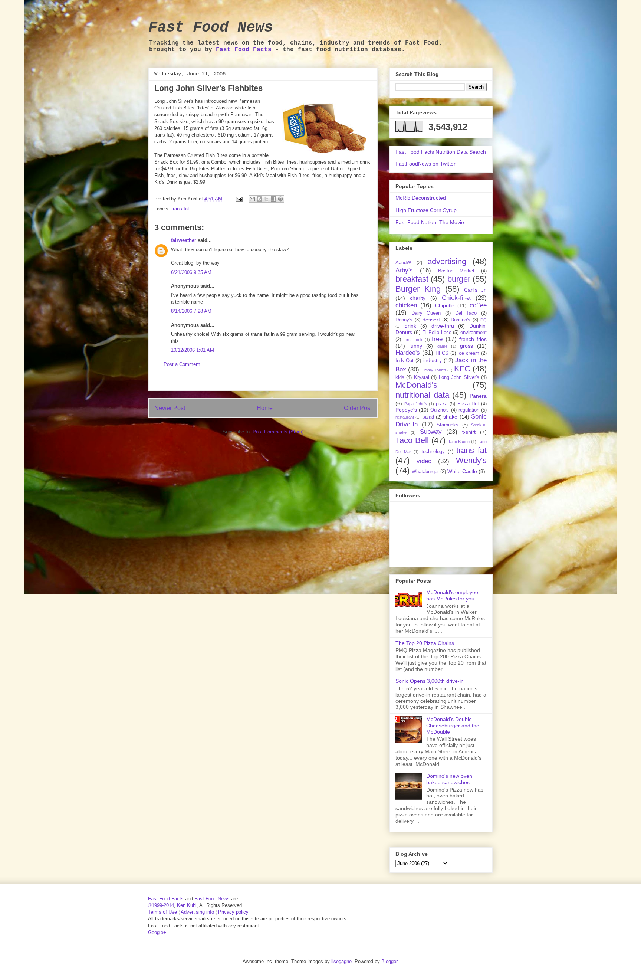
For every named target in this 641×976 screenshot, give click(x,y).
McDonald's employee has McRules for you (452, 595)
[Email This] (252, 199)
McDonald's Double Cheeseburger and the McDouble (452, 725)
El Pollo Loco (436, 332)
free (437, 339)
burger (458, 279)
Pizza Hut (468, 403)
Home (265, 408)
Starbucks (447, 425)
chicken (406, 305)
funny (415, 346)
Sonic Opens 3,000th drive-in (429, 681)
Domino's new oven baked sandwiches (449, 779)
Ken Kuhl (187, 905)
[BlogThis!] (259, 199)
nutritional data (422, 395)
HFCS (441, 353)
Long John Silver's (459, 377)
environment (473, 332)
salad (428, 417)
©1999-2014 (161, 905)
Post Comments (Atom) (278, 432)
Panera (478, 396)
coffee (478, 305)
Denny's (403, 319)
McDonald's (416, 385)
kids (399, 377)
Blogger (389, 961)
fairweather (183, 240)
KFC (462, 368)
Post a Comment (182, 364)
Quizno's (439, 410)
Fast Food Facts (244, 49)
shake (450, 417)
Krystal (421, 377)
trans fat (180, 209)
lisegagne (341, 961)
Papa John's (415, 404)
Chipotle (444, 305)
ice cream (468, 353)
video (424, 461)
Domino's (460, 319)
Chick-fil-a (456, 297)
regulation (468, 410)
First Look (413, 339)
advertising (446, 261)
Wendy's (471, 460)
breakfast (411, 279)
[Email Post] (238, 199)
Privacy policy (233, 912)
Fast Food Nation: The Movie (429, 222)
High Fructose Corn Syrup (426, 210)
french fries (473, 339)
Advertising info (197, 912)
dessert (431, 319)
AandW (403, 262)
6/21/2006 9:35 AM (191, 272)
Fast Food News (210, 27)
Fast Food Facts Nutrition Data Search (440, 152)
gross (466, 346)
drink (410, 326)
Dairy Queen (426, 313)
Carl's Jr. (475, 290)
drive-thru (442, 326)
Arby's (404, 270)
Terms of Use (162, 912)
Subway (431, 431)
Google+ (157, 932)
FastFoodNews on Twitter (425, 164)
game (442, 346)
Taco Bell (412, 440)
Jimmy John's (433, 370)
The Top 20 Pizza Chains (424, 643)
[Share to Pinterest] (280, 199)
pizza (441, 403)
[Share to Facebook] (273, 199)
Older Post (358, 408)
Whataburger (425, 471)
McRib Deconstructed (420, 198)
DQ (483, 320)
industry (432, 360)
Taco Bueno (459, 441)
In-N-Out (404, 360)
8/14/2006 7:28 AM (191, 311)
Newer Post (169, 408)
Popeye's (406, 410)
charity (417, 298)
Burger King (418, 289)
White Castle (462, 471)
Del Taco (466, 313)
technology (433, 451)
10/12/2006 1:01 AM (192, 350)
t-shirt (469, 432)
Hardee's (407, 352)
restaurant (404, 417)
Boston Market (456, 271)
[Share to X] (266, 199)
